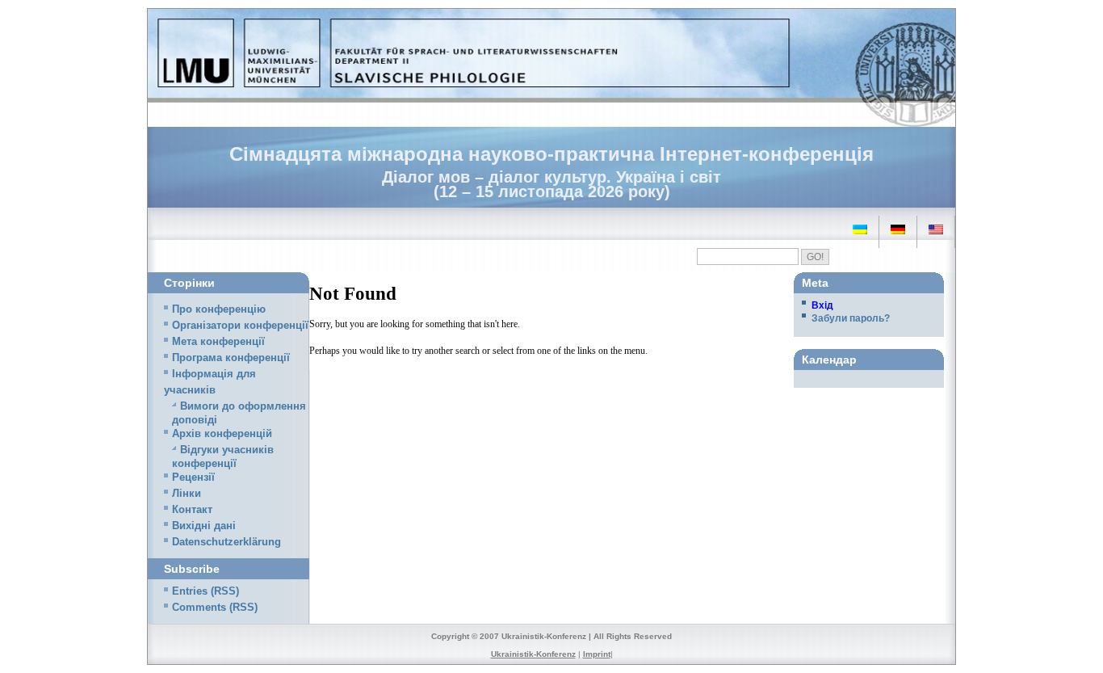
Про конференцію (219, 309)
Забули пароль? (851, 318)
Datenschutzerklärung (226, 542)
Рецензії (193, 477)
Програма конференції (231, 358)
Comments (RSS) (215, 607)
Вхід (822, 305)
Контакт (192, 509)
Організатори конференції (240, 325)
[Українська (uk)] (860, 229)
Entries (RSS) (205, 591)
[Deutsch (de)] (897, 229)
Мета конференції (218, 341)
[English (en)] (935, 229)
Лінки (186, 493)
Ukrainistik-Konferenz (533, 654)
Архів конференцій (222, 434)
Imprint (596, 654)
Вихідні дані (204, 526)
